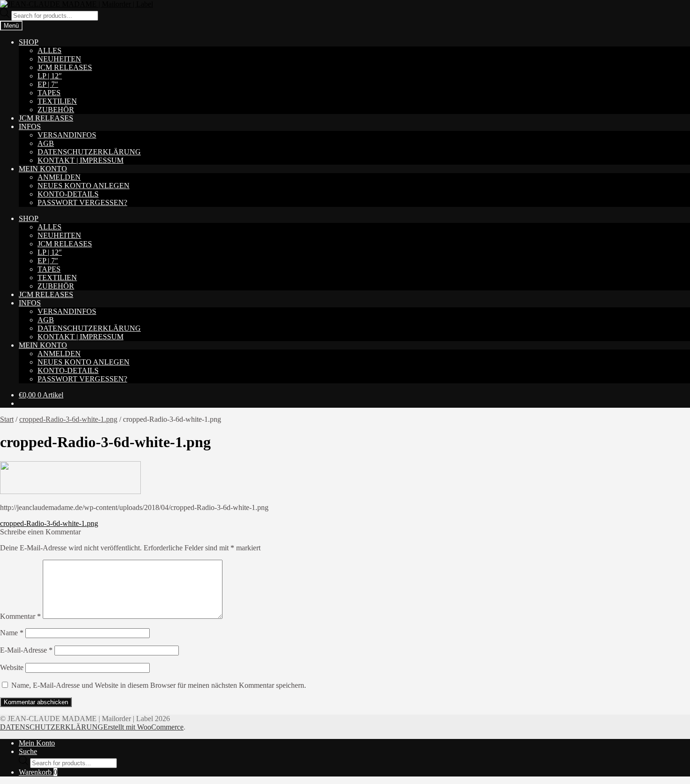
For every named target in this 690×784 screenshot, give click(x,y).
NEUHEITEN (59, 59)
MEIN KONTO (43, 169)
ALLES (49, 50)
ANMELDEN (59, 177)
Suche (28, 751)
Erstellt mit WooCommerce (143, 727)
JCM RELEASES (65, 67)
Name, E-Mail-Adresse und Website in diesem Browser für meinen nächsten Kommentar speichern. (158, 685)
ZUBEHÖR (56, 110)
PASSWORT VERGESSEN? (82, 202)
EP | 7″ (48, 84)
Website (11, 667)
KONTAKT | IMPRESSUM (80, 160)
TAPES (49, 93)
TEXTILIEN (57, 101)
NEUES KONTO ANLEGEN (84, 186)
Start (7, 419)
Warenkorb (38, 772)
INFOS (30, 126)
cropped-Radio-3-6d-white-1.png (68, 419)
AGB (46, 143)
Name (11, 633)
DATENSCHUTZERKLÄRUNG (89, 152)
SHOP (28, 42)
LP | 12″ (50, 76)
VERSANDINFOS (67, 135)
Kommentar (20, 616)
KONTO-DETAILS (68, 194)
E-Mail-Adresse (26, 650)
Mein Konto (37, 743)
